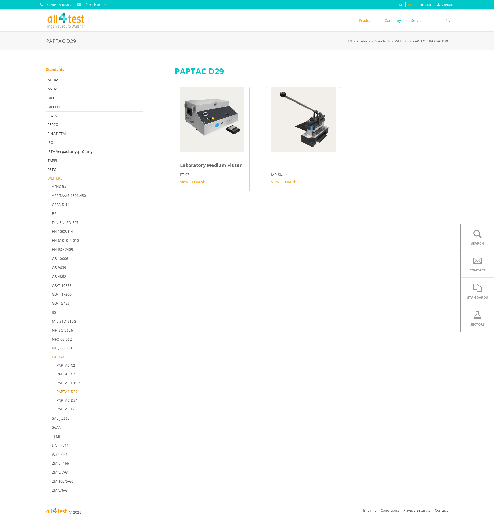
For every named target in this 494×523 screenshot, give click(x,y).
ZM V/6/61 (60, 490)
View (184, 181)
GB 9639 (59, 267)
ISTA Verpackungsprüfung (70, 151)
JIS (54, 312)
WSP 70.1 (60, 454)
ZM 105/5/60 (62, 481)
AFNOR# (59, 186)
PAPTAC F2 (66, 408)
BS (54, 213)
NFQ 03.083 (62, 348)
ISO (51, 142)
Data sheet (201, 181)
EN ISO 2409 (62, 249)
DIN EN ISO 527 (65, 222)
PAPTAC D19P (68, 382)
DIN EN (54, 106)
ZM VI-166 (60, 463)
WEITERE (55, 178)
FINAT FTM (57, 133)
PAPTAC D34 (67, 400)
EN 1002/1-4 (62, 231)
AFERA (53, 79)
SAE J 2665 (61, 418)
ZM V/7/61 (60, 472)
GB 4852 (59, 276)
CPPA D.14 (60, 204)
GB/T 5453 (60, 303)
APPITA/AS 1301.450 (69, 195)
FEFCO (53, 124)
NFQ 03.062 (62, 339)
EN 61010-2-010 (65, 240)
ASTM (52, 88)
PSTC (52, 169)
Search (448, 20)
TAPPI (52, 160)
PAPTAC (58, 357)
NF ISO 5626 (62, 330)
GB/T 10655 (62, 285)
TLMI (56, 436)
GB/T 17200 (62, 294)
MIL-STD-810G (64, 321)
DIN (51, 97)
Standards (55, 69)
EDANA (54, 115)
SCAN (56, 427)
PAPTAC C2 (66, 365)
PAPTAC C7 (66, 374)
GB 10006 (60, 258)
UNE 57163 (61, 445)
